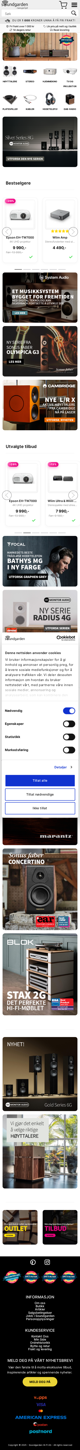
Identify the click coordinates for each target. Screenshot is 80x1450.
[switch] (69, 723)
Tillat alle (40, 780)
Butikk (40, 1306)
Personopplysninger (40, 1319)
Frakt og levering (40, 1349)
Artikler (40, 1309)
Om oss (40, 1303)
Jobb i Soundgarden (40, 1316)
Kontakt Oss (40, 1336)
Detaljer (60, 767)
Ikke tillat (40, 808)
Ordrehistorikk (40, 1342)
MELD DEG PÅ (40, 1382)
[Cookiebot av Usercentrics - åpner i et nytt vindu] (57, 638)
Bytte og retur (40, 1346)
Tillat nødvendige (40, 794)
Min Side (40, 1339)
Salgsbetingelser (40, 1312)
